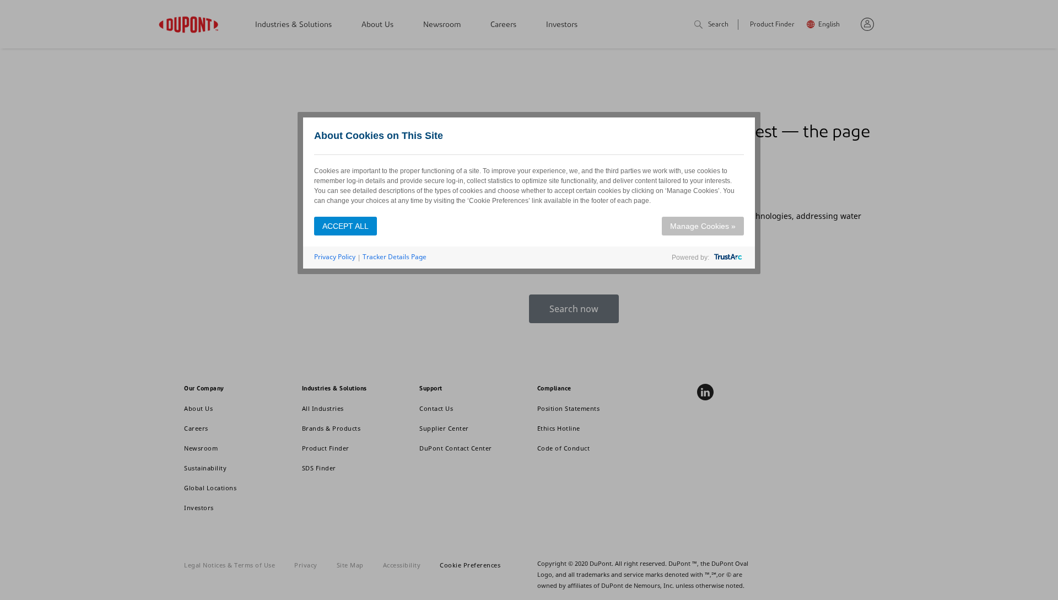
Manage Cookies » (703, 226)
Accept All (345, 226)
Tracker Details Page (395, 256)
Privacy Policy (334, 256)
